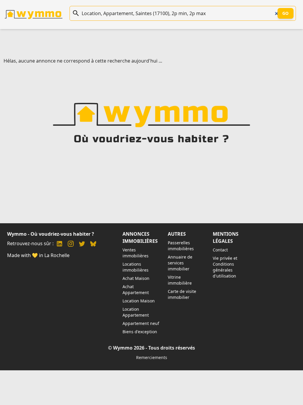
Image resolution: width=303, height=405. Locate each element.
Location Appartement (136, 312)
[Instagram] (70, 244)
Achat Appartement (136, 289)
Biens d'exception (140, 331)
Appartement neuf (141, 323)
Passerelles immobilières (181, 245)
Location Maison (139, 301)
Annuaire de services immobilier (180, 263)
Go (285, 13)
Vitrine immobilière (180, 280)
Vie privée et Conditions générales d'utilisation (225, 267)
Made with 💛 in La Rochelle (38, 255)
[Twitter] (82, 244)
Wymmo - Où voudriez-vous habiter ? (50, 234)
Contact (220, 250)
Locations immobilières (136, 267)
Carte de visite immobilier (182, 294)
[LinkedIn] (59, 244)
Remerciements (151, 357)
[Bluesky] (93, 244)
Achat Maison (136, 278)
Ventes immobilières (136, 253)
